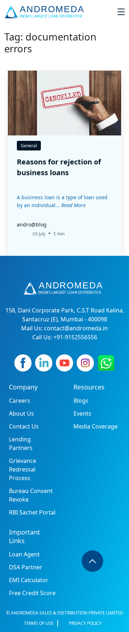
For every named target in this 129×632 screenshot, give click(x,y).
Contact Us (24, 426)
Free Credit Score (32, 593)
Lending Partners (21, 443)
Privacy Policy (85, 623)
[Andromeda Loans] (45, 12)
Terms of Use (39, 623)
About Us (21, 413)
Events (82, 413)
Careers (19, 400)
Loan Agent (24, 554)
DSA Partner (25, 567)
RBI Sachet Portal (32, 512)
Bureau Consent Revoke (31, 495)
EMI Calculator (28, 580)
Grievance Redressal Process (22, 469)
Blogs (81, 400)
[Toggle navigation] (121, 12)
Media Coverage (95, 426)
